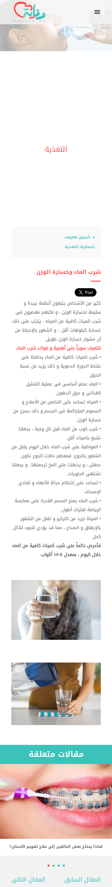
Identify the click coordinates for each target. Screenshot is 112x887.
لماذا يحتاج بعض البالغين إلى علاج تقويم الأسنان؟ (55, 846)
